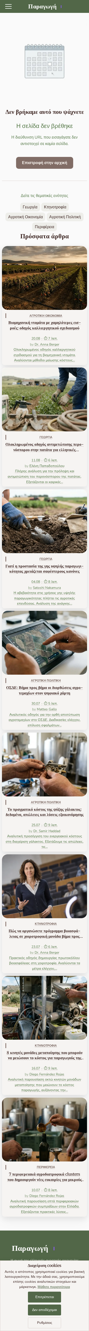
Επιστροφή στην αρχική (44, 163)
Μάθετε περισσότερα (54, 1286)
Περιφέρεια (44, 227)
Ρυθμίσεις (44, 1322)
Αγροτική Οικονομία (25, 217)
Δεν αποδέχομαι (44, 1309)
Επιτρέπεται (44, 1297)
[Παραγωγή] (44, 6)
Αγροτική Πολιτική (65, 217)
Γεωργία (30, 207)
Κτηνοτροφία (55, 207)
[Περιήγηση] (8, 6)
